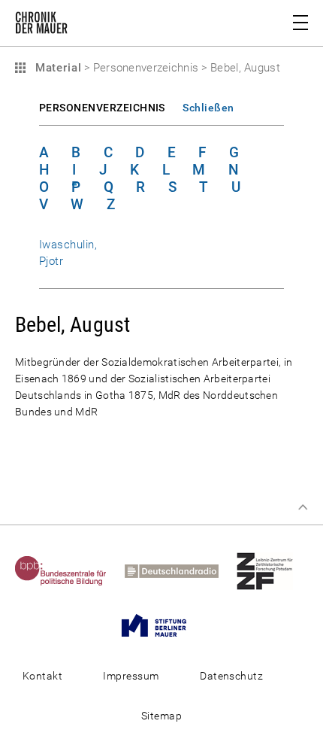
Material (56, 68)
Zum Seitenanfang (302, 507)
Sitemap (161, 716)
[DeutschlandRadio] (179, 570)
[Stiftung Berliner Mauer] (161, 624)
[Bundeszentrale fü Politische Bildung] (68, 570)
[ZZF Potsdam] (272, 570)
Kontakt (42, 676)
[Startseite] (41, 25)
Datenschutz (231, 676)
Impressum (130, 676)
